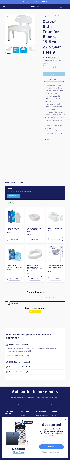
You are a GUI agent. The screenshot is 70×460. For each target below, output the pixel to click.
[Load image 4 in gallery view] (31, 50)
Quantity (45, 63)
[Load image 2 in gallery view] (16, 50)
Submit (51, 446)
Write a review (35, 312)
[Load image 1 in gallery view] (8, 50)
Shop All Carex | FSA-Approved (54, 16)
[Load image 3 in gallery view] (23, 50)
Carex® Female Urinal (55, 228)
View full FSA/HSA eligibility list (19, 355)
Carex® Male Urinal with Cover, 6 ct (13, 229)
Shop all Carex (13, 195)
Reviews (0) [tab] (19, 297)
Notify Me (54, 79)
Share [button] (47, 139)
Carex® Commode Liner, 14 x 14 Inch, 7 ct (14, 266)
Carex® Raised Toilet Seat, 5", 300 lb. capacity (34, 229)
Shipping (45, 60)
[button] (4, 6)
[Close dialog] (65, 419)
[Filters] (7, 303)
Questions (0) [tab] (50, 297)
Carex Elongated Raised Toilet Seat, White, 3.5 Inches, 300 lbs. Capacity (34, 268)
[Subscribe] (50, 403)
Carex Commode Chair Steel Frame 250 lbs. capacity (55, 267)
